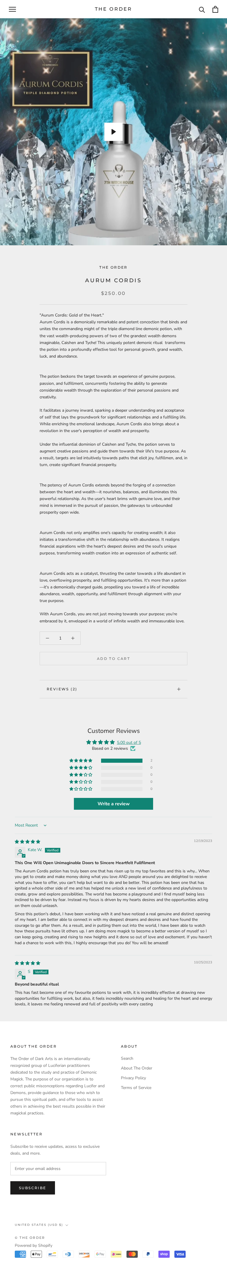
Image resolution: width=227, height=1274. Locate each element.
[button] (81, 761)
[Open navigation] (12, 9)
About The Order (136, 1068)
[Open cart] (215, 9)
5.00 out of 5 (129, 742)
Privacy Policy (133, 1078)
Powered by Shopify (33, 1245)
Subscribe (32, 1188)
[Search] (202, 9)
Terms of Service (136, 1087)
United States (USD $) (39, 1225)
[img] (27, 842)
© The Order (30, 1238)
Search (127, 1058)
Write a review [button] (114, 804)
